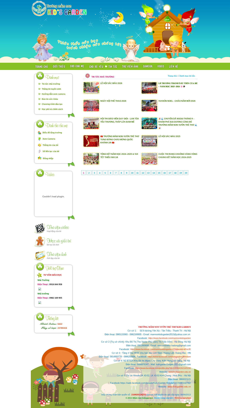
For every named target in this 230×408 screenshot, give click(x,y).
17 (170, 173)
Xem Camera (49, 139)
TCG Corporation (183, 398)
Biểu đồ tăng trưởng (52, 133)
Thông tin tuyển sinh (51, 89)
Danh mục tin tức (187, 76)
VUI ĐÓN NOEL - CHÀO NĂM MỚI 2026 (176, 101)
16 (164, 173)
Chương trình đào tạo (52, 104)
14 (154, 173)
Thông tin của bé (50, 145)
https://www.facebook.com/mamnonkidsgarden (169, 338)
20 (186, 173)
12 (143, 173)
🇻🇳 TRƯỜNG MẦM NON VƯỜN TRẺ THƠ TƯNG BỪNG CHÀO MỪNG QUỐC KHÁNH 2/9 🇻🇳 (119, 139)
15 (159, 173)
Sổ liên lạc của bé (51, 151)
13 (148, 173)
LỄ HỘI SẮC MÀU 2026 (111, 83)
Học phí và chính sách (52, 109)
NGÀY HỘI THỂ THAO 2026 (113, 101)
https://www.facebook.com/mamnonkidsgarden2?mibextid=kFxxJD (160, 349)
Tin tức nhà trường (51, 84)
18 (175, 173)
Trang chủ (172, 76)
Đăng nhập (48, 158)
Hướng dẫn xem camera (53, 94)
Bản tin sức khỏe (50, 99)
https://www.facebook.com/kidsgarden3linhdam (169, 357)
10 (132, 173)
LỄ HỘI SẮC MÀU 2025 (169, 136)
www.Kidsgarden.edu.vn (180, 372)
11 (137, 173)
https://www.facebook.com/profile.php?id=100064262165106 (163, 368)
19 (180, 173)
